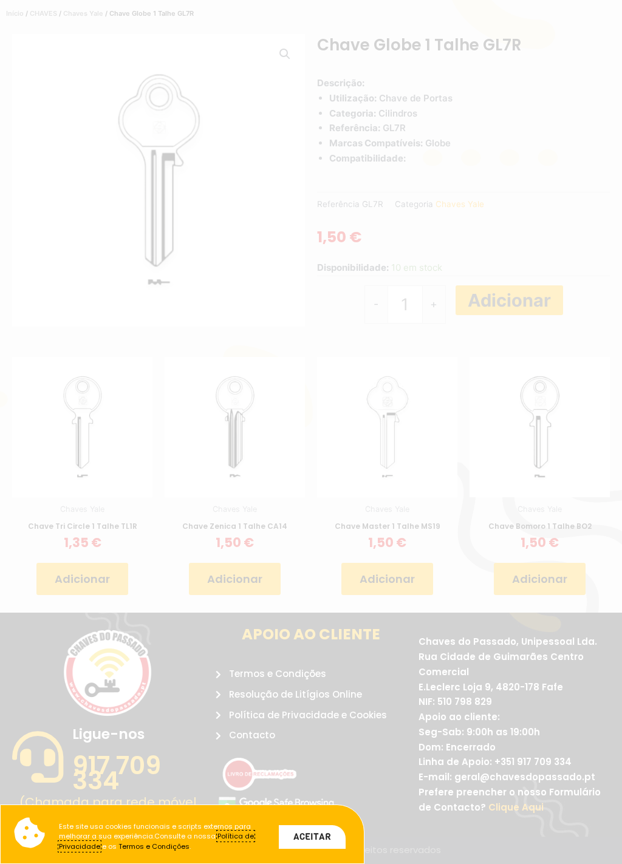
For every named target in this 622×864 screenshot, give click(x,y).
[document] (311, 432)
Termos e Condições (154, 846)
